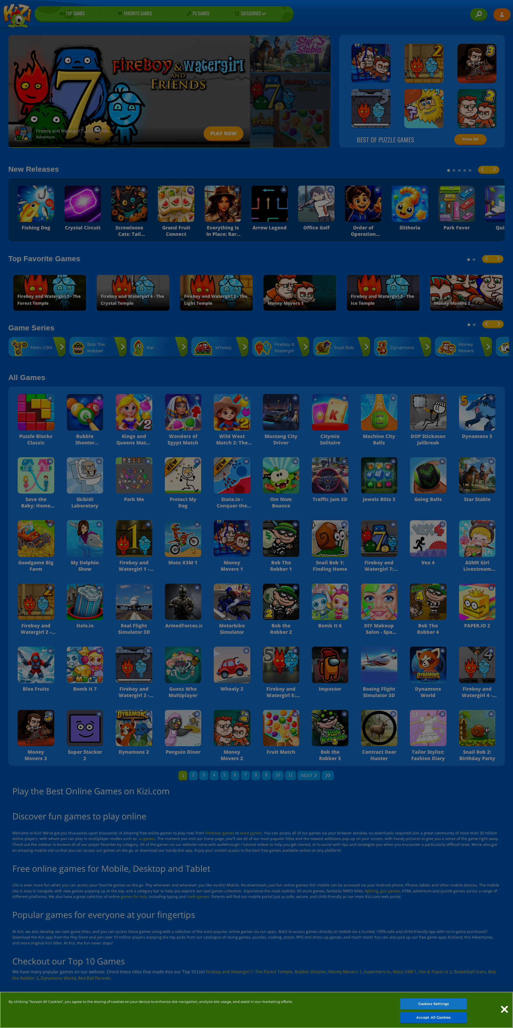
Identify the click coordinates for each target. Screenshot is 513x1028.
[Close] (504, 1009)
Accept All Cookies (433, 1017)
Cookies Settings (433, 1004)
